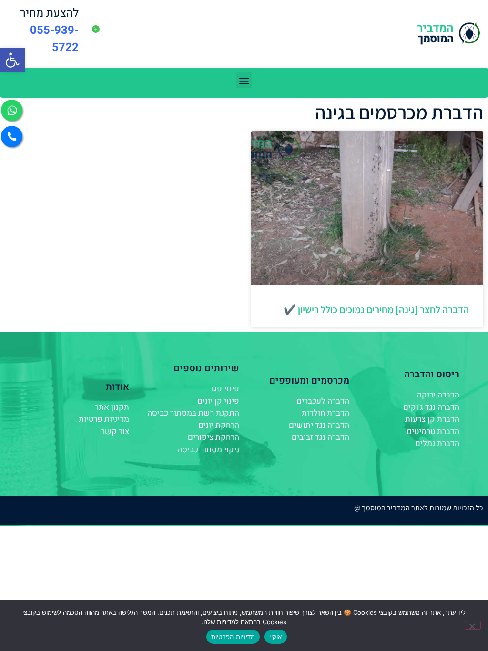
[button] (12, 60)
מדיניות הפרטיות (233, 637)
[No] (473, 625)
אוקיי (275, 637)
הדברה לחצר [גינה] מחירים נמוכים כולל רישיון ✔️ (376, 309)
